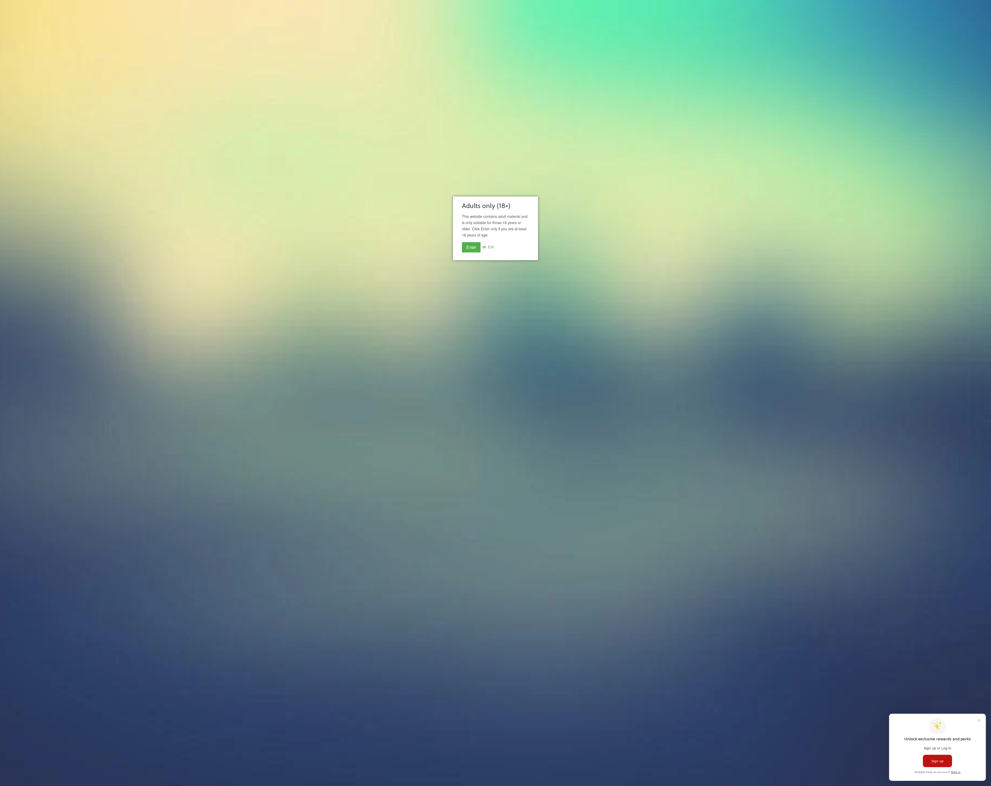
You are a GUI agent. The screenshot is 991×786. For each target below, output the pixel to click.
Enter (471, 247)
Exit (491, 246)
